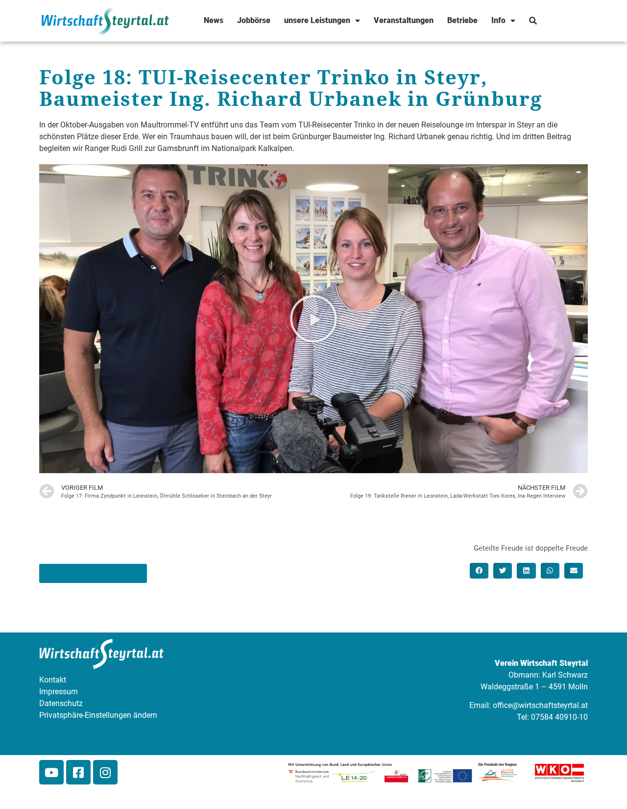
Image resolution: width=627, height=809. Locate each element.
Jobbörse (253, 20)
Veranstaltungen (404, 20)
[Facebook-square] (78, 772)
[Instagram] (105, 772)
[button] (313, 318)
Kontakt (52, 679)
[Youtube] (51, 772)
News (213, 20)
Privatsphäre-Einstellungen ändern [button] (98, 715)
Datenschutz (61, 703)
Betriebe (462, 20)
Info (498, 20)
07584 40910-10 (559, 717)
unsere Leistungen (317, 20)
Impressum (58, 691)
